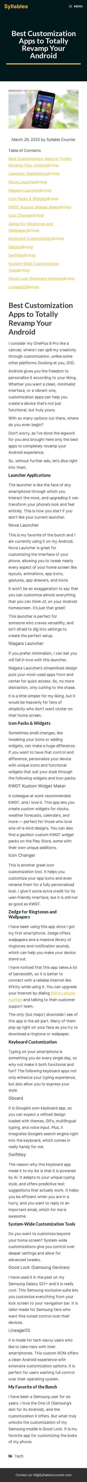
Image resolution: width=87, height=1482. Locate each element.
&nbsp (34, 173)
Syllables (16, 6)
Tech (19, 1456)
